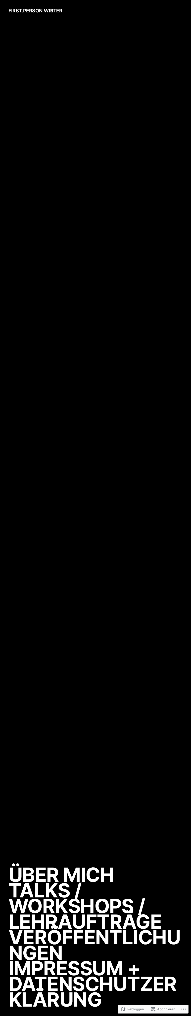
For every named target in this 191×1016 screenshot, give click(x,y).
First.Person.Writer (35, 11)
